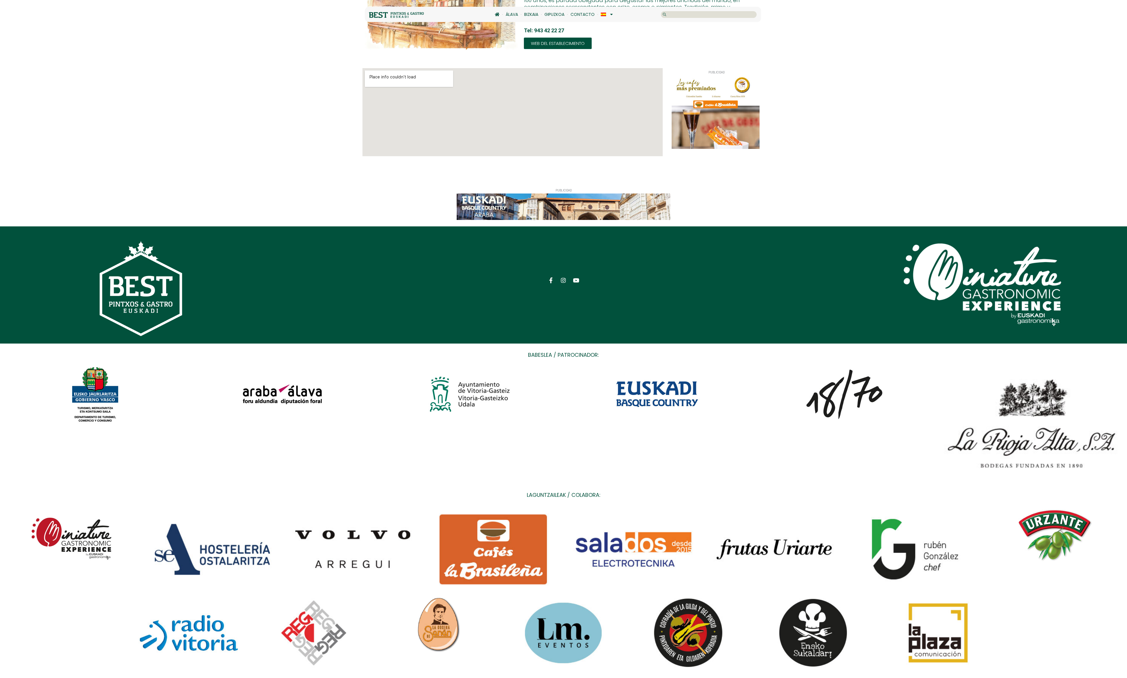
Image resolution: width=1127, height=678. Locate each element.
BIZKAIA (531, 14)
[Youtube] (576, 280)
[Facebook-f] (551, 280)
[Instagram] (563, 280)
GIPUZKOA (554, 14)
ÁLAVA (512, 14)
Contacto (583, 14)
